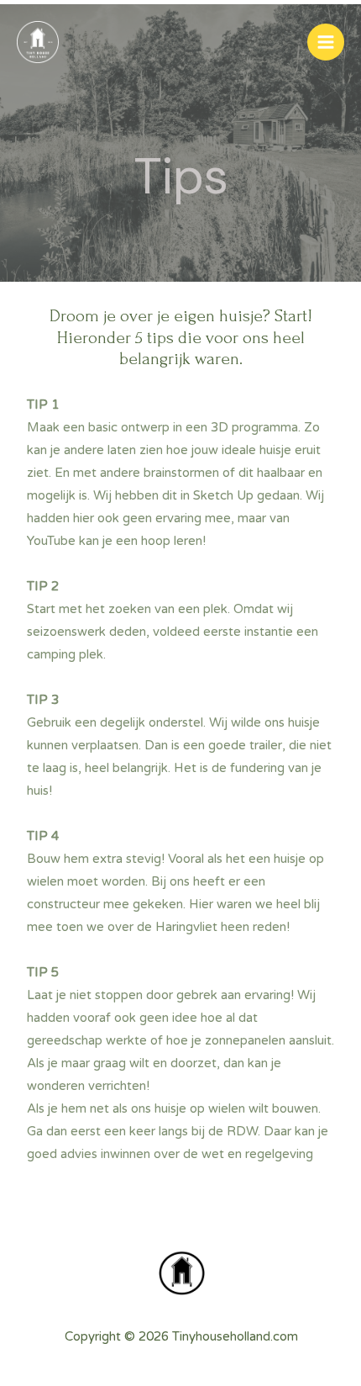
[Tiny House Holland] (38, 42)
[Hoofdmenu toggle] (325, 42)
